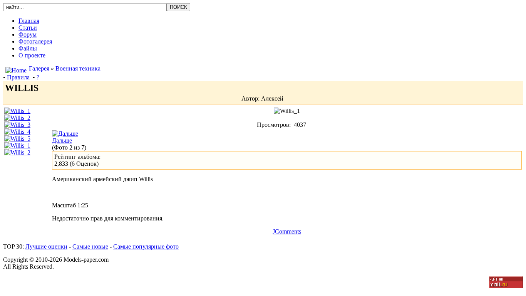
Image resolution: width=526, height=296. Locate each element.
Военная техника (78, 68)
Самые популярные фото (146, 246)
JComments (287, 231)
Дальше (62, 140)
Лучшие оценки (46, 246)
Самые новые (90, 246)
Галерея (39, 68)
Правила (18, 77)
